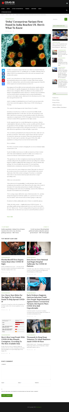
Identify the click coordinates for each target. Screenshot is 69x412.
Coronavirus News (9, 18)
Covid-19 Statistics (17, 8)
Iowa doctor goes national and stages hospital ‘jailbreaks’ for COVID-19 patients (37, 263)
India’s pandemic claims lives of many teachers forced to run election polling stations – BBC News (13, 230)
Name (2, 382)
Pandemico (38, 407)
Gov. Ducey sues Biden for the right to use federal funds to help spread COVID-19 (13, 298)
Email (19, 382)
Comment (3, 364)
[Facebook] (3, 73)
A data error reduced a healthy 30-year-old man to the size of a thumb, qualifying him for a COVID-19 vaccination (62, 73)
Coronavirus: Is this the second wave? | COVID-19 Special (62, 54)
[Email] (3, 83)
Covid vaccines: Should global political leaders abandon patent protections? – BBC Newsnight (39, 230)
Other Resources (6, 12)
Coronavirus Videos (56, 42)
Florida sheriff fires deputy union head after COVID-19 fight (12, 262)
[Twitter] (3, 70)
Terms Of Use (56, 102)
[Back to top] (65, 408)
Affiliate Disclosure (57, 105)
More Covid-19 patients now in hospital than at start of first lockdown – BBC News (59, 45)
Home (3, 8)
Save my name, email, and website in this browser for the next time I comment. (19, 391)
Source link (10, 216)
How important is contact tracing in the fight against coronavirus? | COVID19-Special (63, 84)
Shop (39, 8)
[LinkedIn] (3, 77)
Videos (27, 8)
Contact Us (55, 97)
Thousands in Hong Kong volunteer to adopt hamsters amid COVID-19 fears (38, 339)
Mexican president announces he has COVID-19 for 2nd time (62, 62)
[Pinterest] (3, 80)
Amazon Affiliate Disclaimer (59, 107)
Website (37, 382)
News (8, 8)
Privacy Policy (55, 100)
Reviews (33, 8)
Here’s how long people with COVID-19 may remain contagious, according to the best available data (13, 340)
